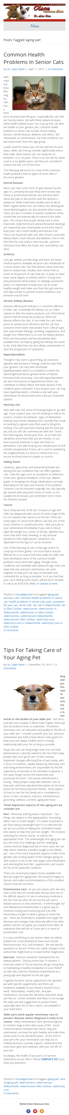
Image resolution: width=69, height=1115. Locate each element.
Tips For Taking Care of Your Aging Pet (32, 653)
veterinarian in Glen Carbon (36, 612)
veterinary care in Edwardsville (22, 623)
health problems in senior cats (26, 601)
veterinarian (30, 608)
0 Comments (55, 69)
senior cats (25, 605)
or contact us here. (47, 583)
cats (16, 598)
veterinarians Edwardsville (36, 616)
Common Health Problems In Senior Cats (34, 58)
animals (8, 598)
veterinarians (11, 616)
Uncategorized (23, 594)
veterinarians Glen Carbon (19, 619)
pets (48, 601)
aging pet (52, 594)
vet (34, 605)
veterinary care (45, 619)
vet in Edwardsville (49, 605)
